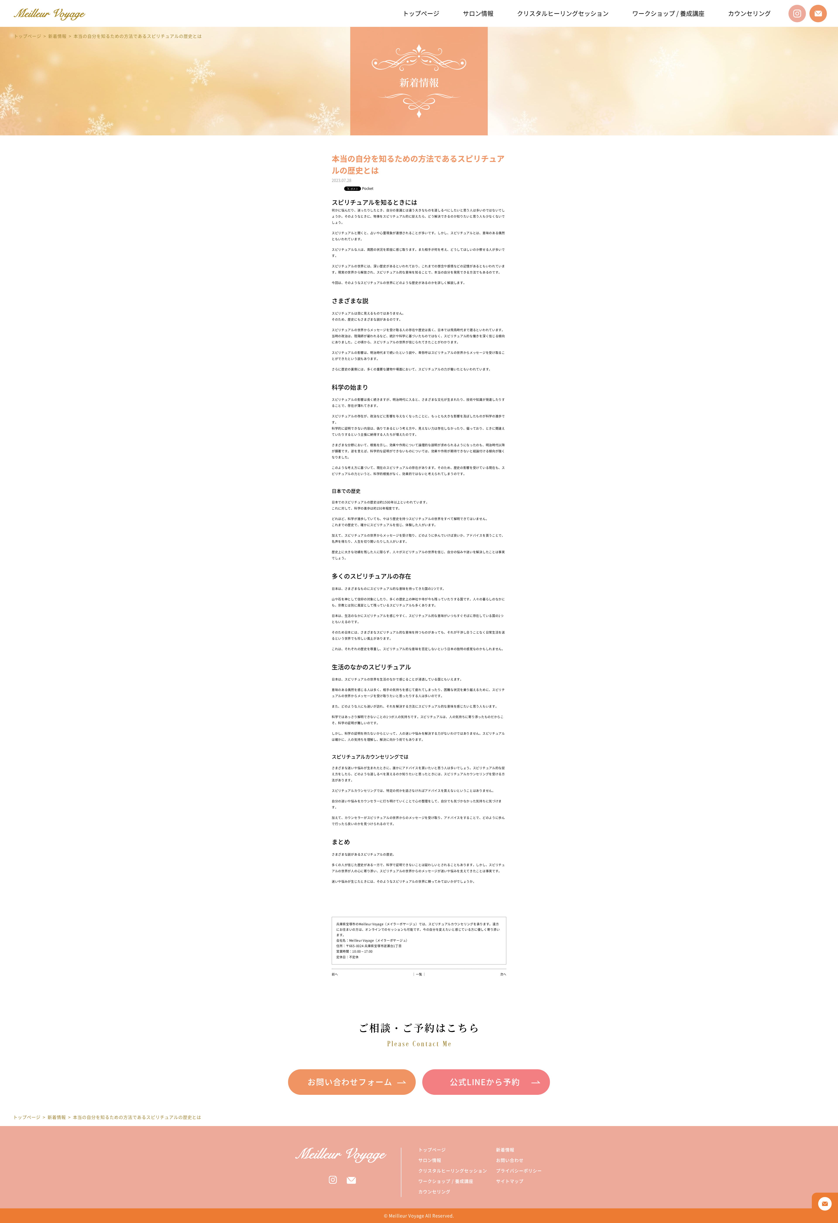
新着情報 (57, 36)
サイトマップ (510, 1181)
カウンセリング (749, 13)
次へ (503, 974)
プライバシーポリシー (519, 1171)
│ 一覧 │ (419, 974)
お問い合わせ (510, 1160)
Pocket (367, 188)
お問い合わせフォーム (349, 1082)
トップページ (421, 13)
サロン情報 (478, 13)
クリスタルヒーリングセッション (563, 13)
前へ (335, 974)
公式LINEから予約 (485, 1082)
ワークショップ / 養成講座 (668, 13)
